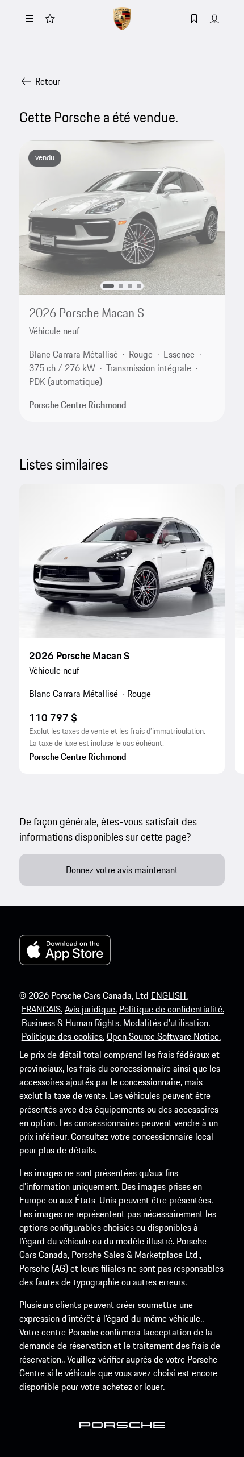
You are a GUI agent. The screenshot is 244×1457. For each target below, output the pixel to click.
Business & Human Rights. (71, 1023)
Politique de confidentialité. (171, 1009)
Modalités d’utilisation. (166, 1023)
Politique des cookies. (63, 1036)
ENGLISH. (169, 995)
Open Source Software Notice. (164, 1036)
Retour (47, 81)
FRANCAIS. (42, 1009)
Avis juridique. (91, 1009)
